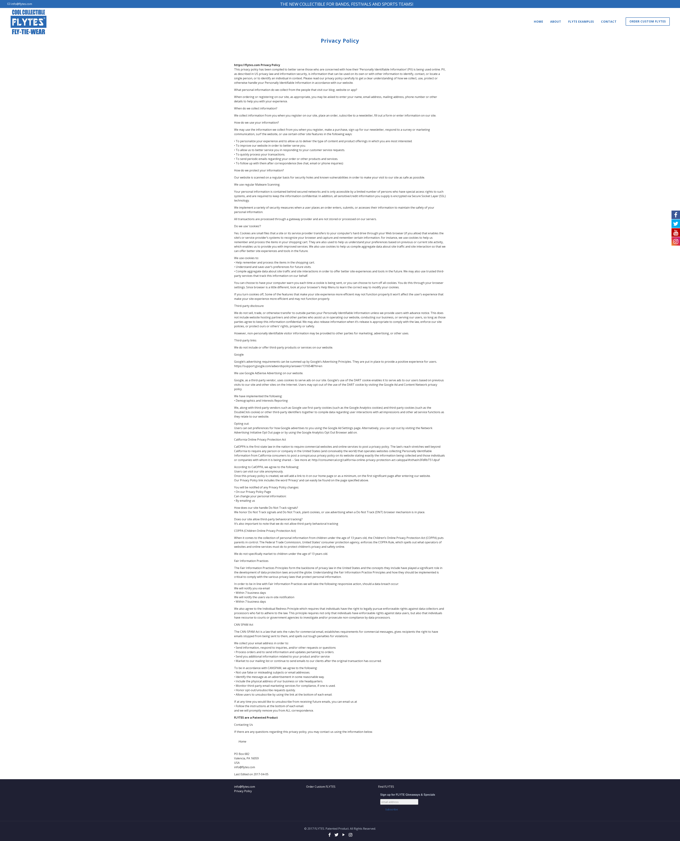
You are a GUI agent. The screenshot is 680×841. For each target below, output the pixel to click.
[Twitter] (336, 834)
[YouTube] (344, 834)
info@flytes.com (244, 787)
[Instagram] (351, 834)
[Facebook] (330, 834)
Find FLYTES (386, 787)
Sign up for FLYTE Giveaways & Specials (407, 794)
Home (242, 741)
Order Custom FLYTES (320, 787)
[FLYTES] (28, 21)
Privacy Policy (243, 791)
